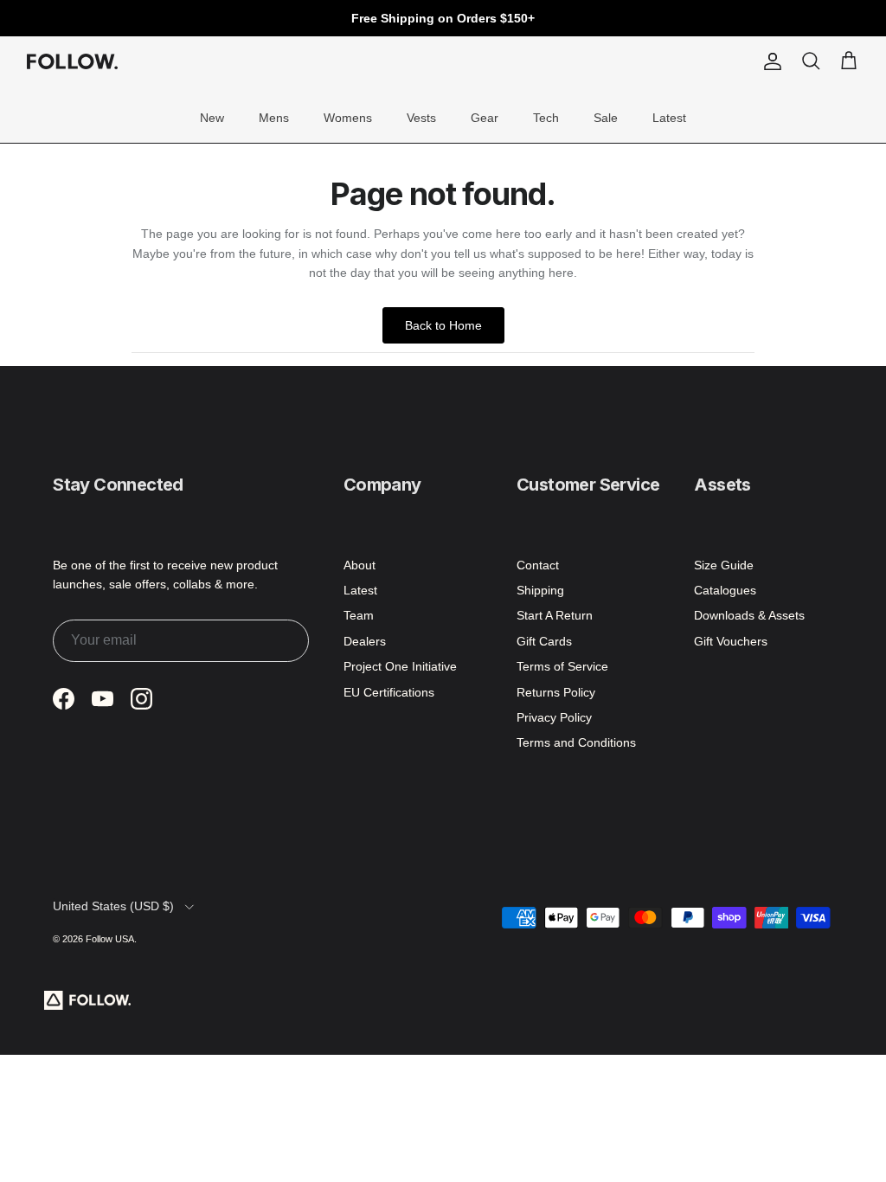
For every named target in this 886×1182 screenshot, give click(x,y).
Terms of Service (562, 666)
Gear (484, 118)
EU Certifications (388, 692)
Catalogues (725, 590)
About (359, 565)
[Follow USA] (72, 61)
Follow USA (110, 939)
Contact (538, 565)
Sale (606, 118)
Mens (274, 118)
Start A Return (555, 615)
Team (358, 615)
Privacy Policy (554, 717)
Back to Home (443, 325)
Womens (348, 118)
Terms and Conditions (576, 742)
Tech (546, 118)
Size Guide (724, 565)
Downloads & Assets (749, 615)
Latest (669, 118)
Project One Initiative (400, 666)
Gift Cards (544, 641)
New (212, 118)
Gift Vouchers (730, 641)
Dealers (364, 641)
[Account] (769, 61)
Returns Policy (556, 692)
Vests (421, 118)
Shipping (540, 590)
